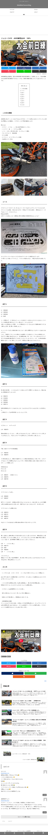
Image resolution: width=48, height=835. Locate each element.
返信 (45, 795)
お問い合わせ (8, 831)
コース (22, 90)
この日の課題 (24, 88)
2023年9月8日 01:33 (5, 773)
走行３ (22, 96)
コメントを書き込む (24, 817)
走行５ (22, 100)
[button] (44, 394)
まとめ (22, 104)
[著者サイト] (12, 673)
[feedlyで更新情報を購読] (35, 673)
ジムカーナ (4, 656)
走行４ (22, 98)
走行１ (22, 92)
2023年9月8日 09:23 (5, 800)
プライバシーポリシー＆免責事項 (24, 831)
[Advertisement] (24, 26)
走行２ (22, 94)
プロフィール (39, 831)
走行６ (22, 102)
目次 (22, 85)
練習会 (9, 656)
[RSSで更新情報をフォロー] (24, 676)
